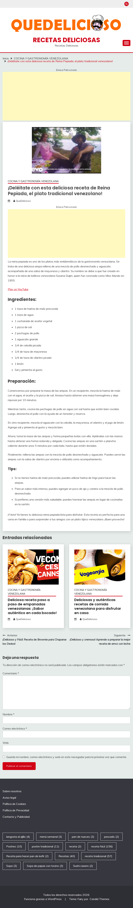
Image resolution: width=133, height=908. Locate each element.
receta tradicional (98, 856)
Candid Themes (99, 899)
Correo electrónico (15, 728)
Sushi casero (83, 866)
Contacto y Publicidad (16, 816)
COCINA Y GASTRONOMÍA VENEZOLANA (33, 181)
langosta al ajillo (18, 836)
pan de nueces (83, 836)
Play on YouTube (18, 289)
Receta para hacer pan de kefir (27, 856)
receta (75, 846)
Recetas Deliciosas (66, 39)
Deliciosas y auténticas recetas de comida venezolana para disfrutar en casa (97, 606)
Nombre (8, 714)
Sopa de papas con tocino (45, 866)
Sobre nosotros (12, 791)
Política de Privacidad (16, 810)
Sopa (11, 866)
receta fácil (102, 846)
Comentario (11, 673)
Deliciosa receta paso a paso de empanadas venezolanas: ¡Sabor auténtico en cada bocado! (32, 606)
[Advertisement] (66, 96)
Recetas (67, 856)
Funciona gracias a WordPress (43, 899)
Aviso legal (9, 797)
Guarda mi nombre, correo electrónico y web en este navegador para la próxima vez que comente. (66, 757)
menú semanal (51, 836)
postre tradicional (45, 846)
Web (6, 742)
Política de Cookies (14, 804)
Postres (14, 846)
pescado (111, 836)
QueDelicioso (23, 200)
